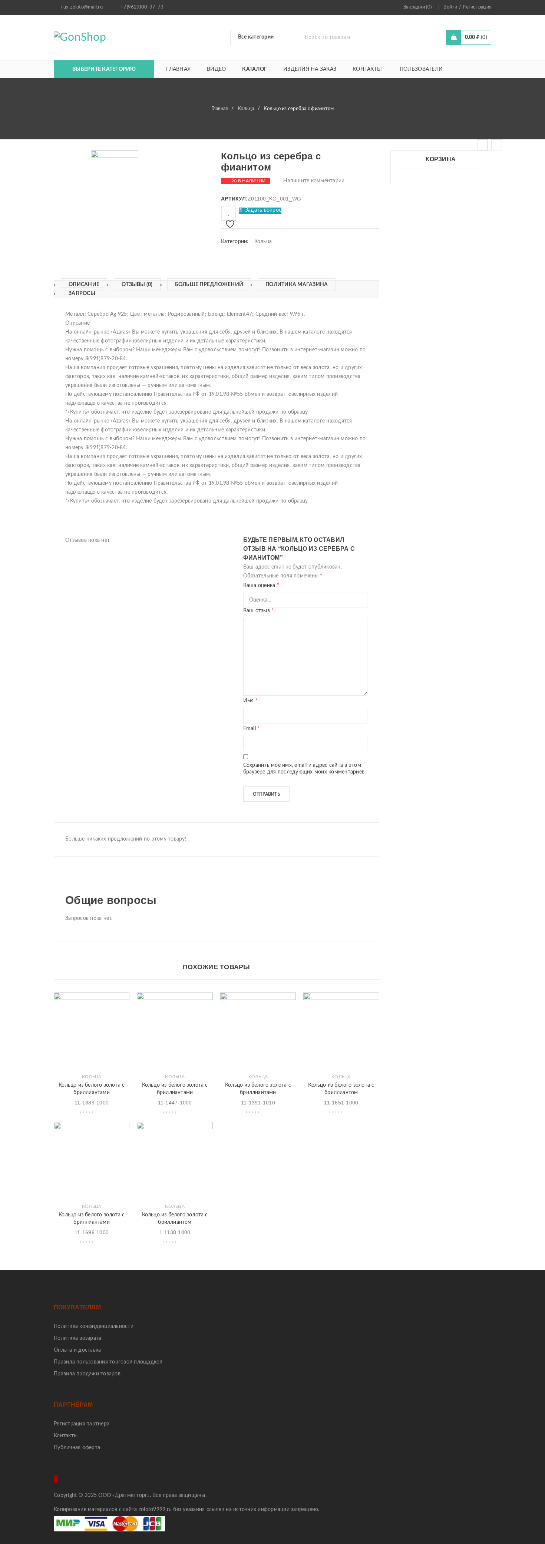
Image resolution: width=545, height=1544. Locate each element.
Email (251, 728)
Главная (219, 108)
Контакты (65, 1435)
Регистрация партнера (81, 1424)
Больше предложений (209, 284)
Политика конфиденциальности (93, 1326)
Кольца (246, 108)
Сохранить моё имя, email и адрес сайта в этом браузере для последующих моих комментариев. (304, 769)
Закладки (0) (417, 7)
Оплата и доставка (77, 1350)
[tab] (80, 284)
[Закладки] (228, 213)
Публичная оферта (77, 1447)
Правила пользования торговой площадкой (108, 1362)
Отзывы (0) (137, 284)
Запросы (82, 293)
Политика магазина (296, 284)
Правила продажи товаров (87, 1373)
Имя (250, 700)
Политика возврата (77, 1338)
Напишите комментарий (313, 180)
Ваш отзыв (258, 610)
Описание (84, 284)
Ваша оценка (261, 585)
